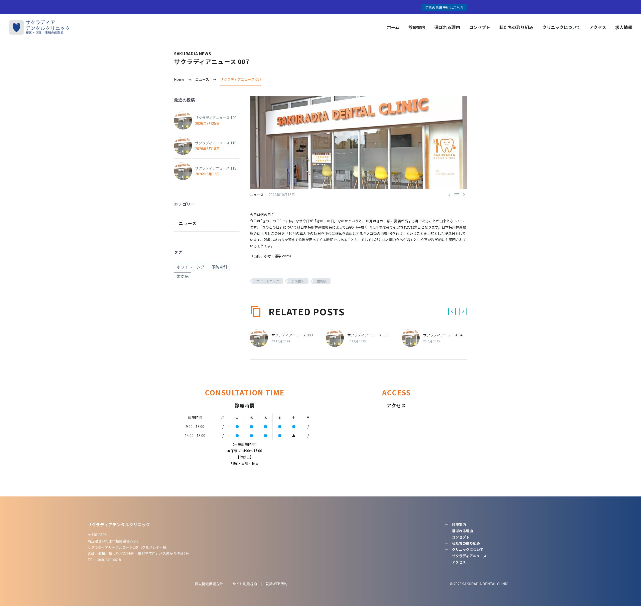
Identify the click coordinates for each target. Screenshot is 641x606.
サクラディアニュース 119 (215, 142)
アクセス (597, 27)
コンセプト (479, 27)
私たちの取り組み (516, 27)
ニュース (257, 194)
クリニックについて (561, 27)
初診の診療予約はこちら (444, 7)
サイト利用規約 (244, 583)
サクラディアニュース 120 (215, 117)
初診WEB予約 (276, 583)
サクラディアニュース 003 (292, 334)
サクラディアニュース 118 (215, 168)
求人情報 (623, 27)
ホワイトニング (267, 281)
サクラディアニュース (469, 555)
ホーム (393, 27)
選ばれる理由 (447, 27)
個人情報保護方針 (209, 583)
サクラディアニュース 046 (443, 334)
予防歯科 (297, 281)
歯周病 (322, 281)
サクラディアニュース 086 (368, 334)
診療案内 (416, 27)
